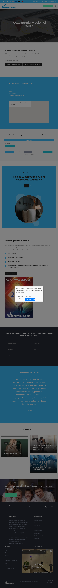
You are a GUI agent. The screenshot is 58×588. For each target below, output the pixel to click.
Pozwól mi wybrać (20, 297)
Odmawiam (28, 296)
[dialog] (29, 294)
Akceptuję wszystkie (30, 299)
